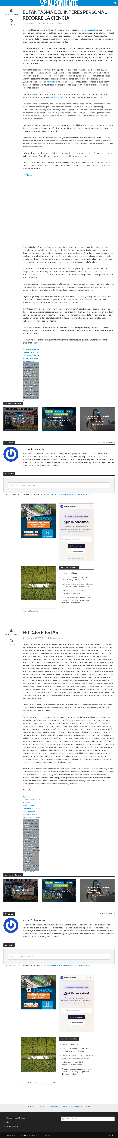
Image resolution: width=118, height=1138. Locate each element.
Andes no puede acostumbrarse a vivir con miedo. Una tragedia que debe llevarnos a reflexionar (77, 600)
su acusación (49, 82)
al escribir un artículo (87, 30)
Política (49, 414)
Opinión (21, 415)
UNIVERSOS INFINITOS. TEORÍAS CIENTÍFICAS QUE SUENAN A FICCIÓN (59, 1106)
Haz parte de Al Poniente (16, 1118)
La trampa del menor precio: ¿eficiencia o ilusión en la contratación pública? (97, 418)
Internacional (59, 411)
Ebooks (9, 1122)
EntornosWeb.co (47, 1135)
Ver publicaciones (106, 442)
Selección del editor (60, 414)
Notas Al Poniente (11, 14)
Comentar (11, 24)
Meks (29, 1135)
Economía (49, 411)
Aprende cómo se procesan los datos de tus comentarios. (65, 494)
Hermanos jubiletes (20, 419)
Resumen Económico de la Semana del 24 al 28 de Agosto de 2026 (59, 420)
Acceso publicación (13, 1126)
